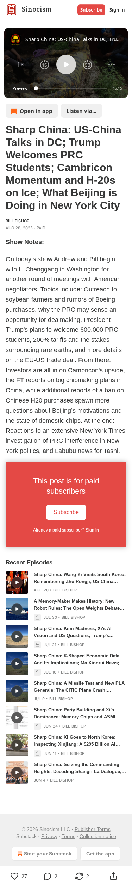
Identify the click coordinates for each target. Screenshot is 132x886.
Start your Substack (47, 854)
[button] (20, 64)
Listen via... (81, 110)
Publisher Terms (93, 829)
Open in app (36, 110)
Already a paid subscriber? (66, 530)
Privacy (49, 836)
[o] (17, 582)
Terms (68, 836)
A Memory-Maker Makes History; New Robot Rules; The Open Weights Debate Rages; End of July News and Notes (77, 605)
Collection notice (98, 836)
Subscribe (91, 10)
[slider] (71, 88)
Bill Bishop (17, 220)
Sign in (117, 10)
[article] (66, 582)
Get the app (100, 854)
